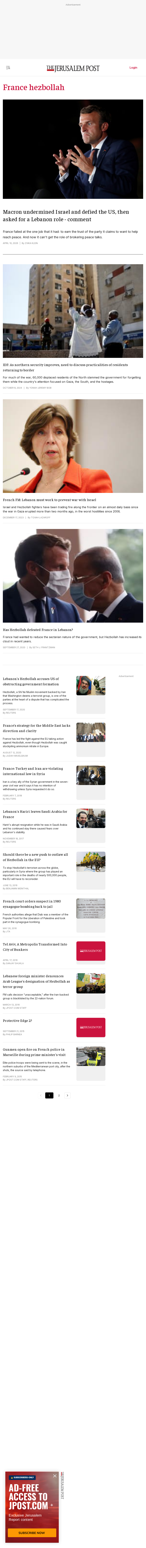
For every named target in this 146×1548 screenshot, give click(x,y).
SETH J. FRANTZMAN (44, 647)
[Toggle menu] (8, 67)
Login (133, 67)
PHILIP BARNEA (14, 1034)
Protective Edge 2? (17, 1020)
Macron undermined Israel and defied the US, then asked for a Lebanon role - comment (66, 215)
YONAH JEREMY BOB (40, 387)
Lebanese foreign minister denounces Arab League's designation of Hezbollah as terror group (36, 981)
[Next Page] (67, 1095)
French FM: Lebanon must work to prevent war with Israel (49, 499)
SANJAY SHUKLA (15, 963)
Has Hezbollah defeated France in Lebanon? (38, 629)
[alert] (32, 1507)
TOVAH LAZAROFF (40, 517)
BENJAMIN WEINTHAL (17, 888)
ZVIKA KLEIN (31, 243)
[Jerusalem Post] (73, 69)
